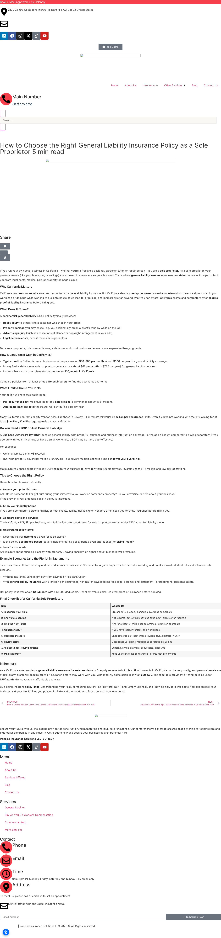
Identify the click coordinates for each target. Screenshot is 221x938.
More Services (13, 829)
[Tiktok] (36, 36)
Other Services (173, 85)
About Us (130, 85)
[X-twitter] (28, 36)
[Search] (3, 113)
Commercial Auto (15, 822)
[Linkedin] (4, 36)
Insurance (149, 85)
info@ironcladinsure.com (23, 21)
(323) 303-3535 (22, 104)
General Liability (15, 807)
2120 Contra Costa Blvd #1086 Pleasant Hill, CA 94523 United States (55, 892)
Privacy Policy (8, 926)
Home (114, 85)
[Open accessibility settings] (6, 932)
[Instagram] (20, 36)
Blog (194, 85)
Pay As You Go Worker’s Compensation (29, 814)
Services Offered (15, 777)
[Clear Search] (3, 127)
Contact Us (211, 85)
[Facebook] (12, 36)
